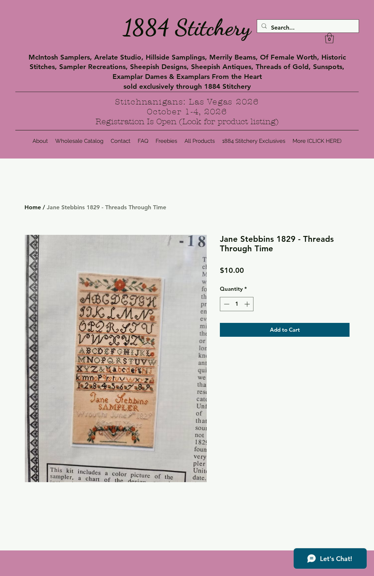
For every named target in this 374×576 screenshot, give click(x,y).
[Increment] (248, 304)
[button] (329, 38)
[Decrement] (226, 304)
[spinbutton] (237, 304)
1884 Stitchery (187, 27)
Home (32, 207)
